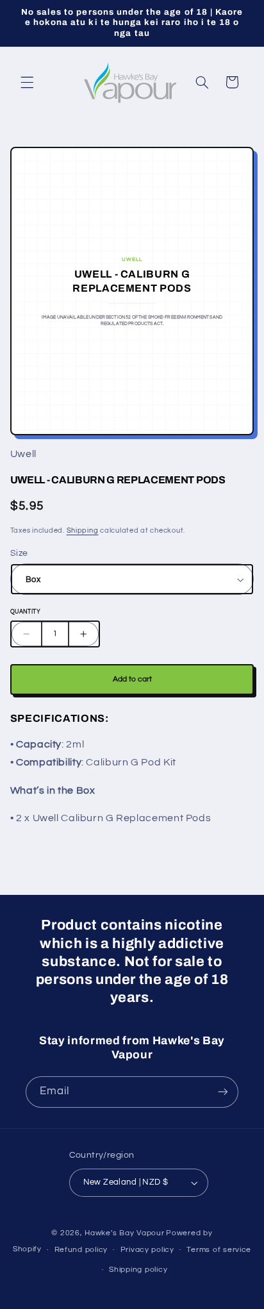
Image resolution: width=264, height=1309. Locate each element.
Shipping (83, 530)
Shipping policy (138, 1269)
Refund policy (81, 1249)
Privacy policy (147, 1249)
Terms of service (218, 1249)
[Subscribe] (223, 1092)
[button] (27, 82)
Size (19, 553)
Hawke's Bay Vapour (124, 1233)
